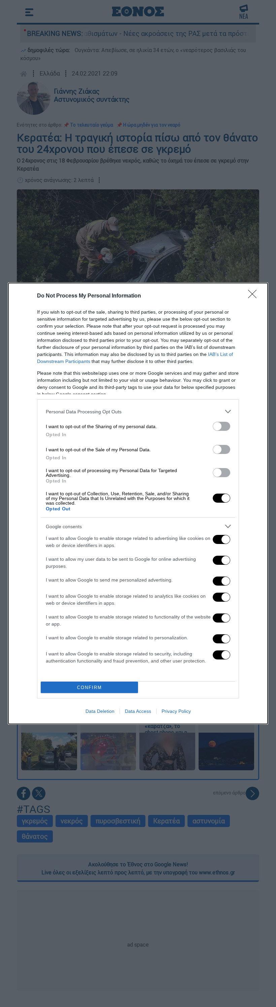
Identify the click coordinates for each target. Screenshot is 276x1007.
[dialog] (138, 503)
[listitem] (138, 411)
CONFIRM (89, 687)
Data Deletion (99, 711)
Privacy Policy (176, 711)
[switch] (221, 426)
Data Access (138, 711)
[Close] (254, 296)
